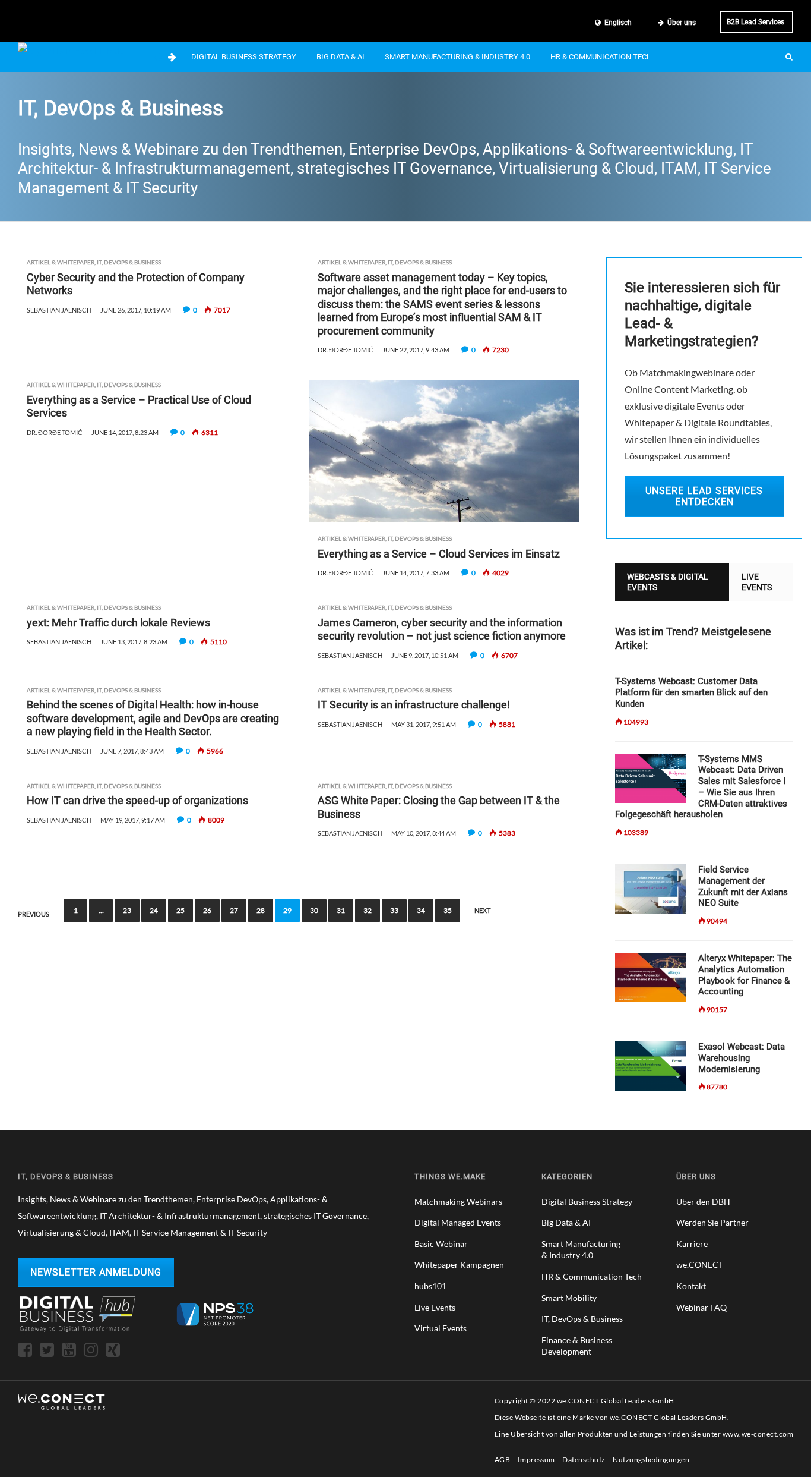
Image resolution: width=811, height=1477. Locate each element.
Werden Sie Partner (712, 1222)
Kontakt (691, 1286)
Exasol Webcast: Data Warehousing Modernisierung (741, 1058)
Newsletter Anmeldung (95, 1272)
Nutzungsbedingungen (651, 1459)
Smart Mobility (569, 1298)
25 (180, 910)
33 (394, 910)
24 (154, 910)
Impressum (536, 1459)
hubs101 (430, 1286)
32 (367, 910)
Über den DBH (703, 1201)
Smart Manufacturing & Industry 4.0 (457, 56)
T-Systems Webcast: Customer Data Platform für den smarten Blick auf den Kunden (691, 692)
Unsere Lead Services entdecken (704, 496)
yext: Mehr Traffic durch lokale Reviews (118, 622)
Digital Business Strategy (243, 56)
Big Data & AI (340, 56)
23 (127, 910)
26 (207, 910)
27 (234, 910)
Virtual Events (440, 1328)
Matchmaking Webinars (458, 1201)
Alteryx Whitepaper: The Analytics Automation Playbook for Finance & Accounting (745, 975)
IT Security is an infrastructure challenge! (414, 704)
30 (314, 910)
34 (421, 910)
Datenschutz (583, 1459)
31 (341, 910)
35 (447, 910)
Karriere (692, 1244)
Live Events (434, 1307)
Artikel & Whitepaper (60, 262)
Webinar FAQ (701, 1307)
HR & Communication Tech (601, 56)
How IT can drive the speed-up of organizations (137, 800)
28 (260, 910)
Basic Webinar (441, 1244)
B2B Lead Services (755, 22)
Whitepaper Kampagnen (459, 1264)
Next (482, 910)
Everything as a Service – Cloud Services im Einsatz (439, 553)
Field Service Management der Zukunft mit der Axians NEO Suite (743, 886)
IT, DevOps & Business (129, 262)
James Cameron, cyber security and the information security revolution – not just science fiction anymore (442, 629)
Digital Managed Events (457, 1222)
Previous (33, 914)
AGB (502, 1459)
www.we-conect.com (758, 1433)
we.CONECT (699, 1264)
